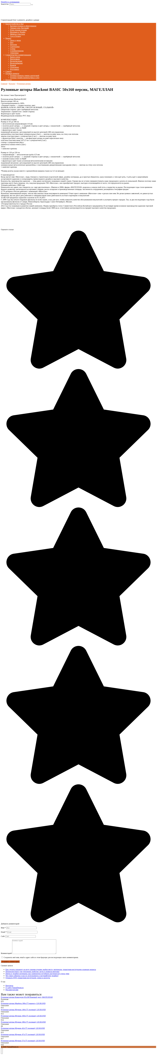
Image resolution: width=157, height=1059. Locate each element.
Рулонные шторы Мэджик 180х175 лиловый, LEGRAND (23, 1022)
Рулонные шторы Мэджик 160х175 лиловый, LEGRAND (23, 1016)
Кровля (13, 65)
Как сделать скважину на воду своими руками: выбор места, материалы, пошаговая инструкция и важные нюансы (51, 969)
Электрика (14, 53)
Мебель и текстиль (17, 34)
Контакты (9, 986)
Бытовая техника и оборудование (23, 26)
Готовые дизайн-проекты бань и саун (24, 78)
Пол (11, 42)
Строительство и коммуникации (18, 55)
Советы (8, 71)
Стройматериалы (17, 51)
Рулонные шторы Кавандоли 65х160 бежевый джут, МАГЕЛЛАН (27, 997)
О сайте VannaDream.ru (15, 988)
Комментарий (6, 953)
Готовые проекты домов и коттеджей (24, 76)
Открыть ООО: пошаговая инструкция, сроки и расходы (28, 978)
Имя (3, 928)
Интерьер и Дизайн (17, 32)
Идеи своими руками (18, 30)
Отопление (14, 67)
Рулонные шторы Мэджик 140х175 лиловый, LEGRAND (23, 1010)
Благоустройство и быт (15, 24)
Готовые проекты (12, 74)
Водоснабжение (16, 63)
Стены (12, 49)
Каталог (9, 80)
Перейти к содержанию (10, 2)
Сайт (3, 936)
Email (4, 932)
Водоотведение (16, 61)
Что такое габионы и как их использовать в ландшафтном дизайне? (32, 976)
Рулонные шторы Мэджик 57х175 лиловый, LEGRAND (23, 1041)
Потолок (13, 45)
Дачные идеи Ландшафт (19, 28)
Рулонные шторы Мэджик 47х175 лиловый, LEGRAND (23, 1034)
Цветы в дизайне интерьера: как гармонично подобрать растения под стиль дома (37, 974)
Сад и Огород (15, 36)
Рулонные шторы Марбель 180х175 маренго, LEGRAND (23, 1003)
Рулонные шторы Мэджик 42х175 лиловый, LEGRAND (23, 1028)
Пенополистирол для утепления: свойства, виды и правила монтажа (32, 972)
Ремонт (8, 38)
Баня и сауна (15, 57)
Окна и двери (15, 40)
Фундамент (14, 69)
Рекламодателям (12, 990)
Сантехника (15, 47)
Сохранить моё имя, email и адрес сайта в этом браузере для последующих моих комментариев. (41, 957)
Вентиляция (15, 59)
